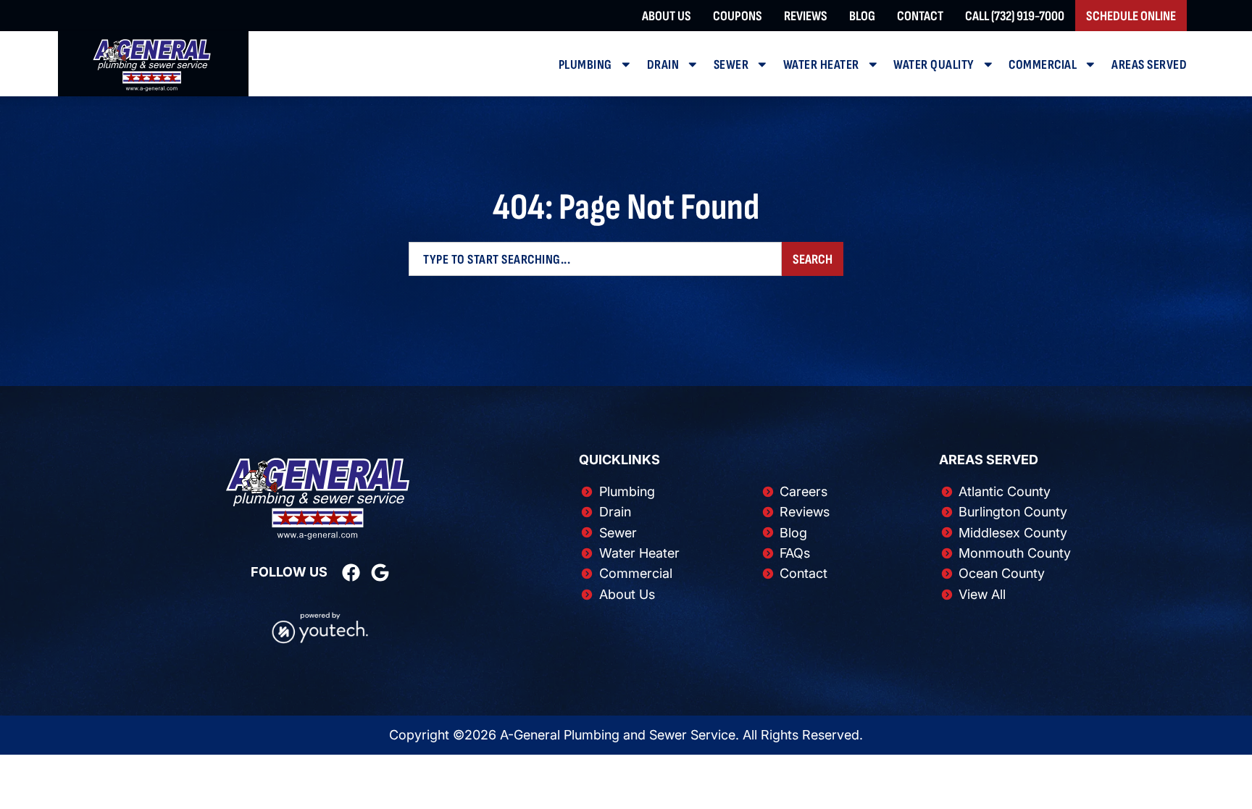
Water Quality (934, 64)
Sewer (731, 64)
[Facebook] (351, 572)
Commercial (1043, 64)
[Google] (380, 572)
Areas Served (1149, 64)
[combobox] (595, 259)
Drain (663, 64)
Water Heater (821, 64)
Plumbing (585, 64)
